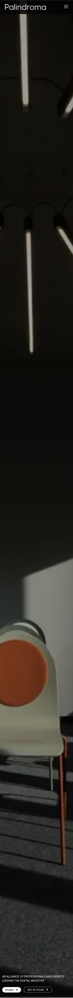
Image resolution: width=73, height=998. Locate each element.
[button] (67, 5)
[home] (24, 7)
